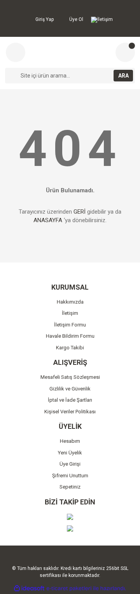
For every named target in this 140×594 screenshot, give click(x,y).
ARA (123, 76)
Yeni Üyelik (70, 453)
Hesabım (70, 441)
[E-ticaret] (69, 588)
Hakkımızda (70, 302)
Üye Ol (75, 19)
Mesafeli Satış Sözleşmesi (70, 377)
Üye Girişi (70, 464)
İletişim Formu (70, 325)
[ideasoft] (29, 588)
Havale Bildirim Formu (70, 336)
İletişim (105, 19)
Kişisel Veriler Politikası (70, 411)
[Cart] (125, 52)
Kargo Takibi (70, 348)
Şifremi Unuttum (70, 475)
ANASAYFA (47, 220)
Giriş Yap (44, 19)
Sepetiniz (70, 487)
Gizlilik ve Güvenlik (70, 389)
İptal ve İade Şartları (70, 400)
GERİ (80, 211)
